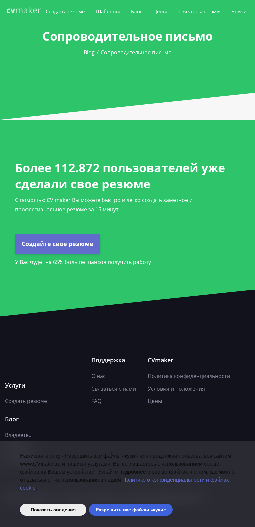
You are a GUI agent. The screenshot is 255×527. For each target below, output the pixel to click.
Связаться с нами (199, 11)
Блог (136, 11)
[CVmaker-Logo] (25, 11)
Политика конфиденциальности (189, 376)
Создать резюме (65, 11)
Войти (239, 11)
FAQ (96, 401)
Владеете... (19, 435)
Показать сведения (53, 509)
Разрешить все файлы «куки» (131, 509)
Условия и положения (176, 388)
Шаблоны (108, 11)
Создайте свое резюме (57, 244)
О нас (98, 376)
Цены (160, 11)
